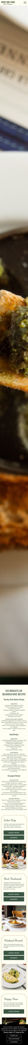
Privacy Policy (8, 1032)
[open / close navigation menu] (25, 2)
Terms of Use (20, 1032)
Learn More (14, 833)
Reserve (13, 838)
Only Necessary (14, 1038)
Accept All (14, 1035)
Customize (14, 1042)
